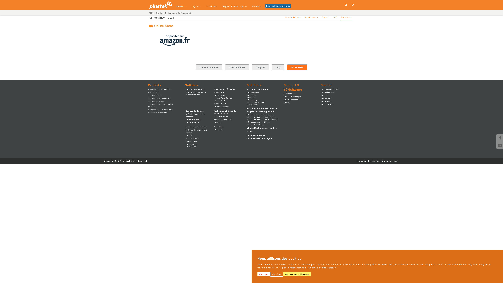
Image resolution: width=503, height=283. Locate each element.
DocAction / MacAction (196, 92)
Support (325, 17)
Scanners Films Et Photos (160, 89)
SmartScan (220, 96)
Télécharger (290, 94)
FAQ (335, 17)
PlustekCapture (194, 120)
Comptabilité (253, 93)
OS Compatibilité (292, 100)
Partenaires (327, 101)
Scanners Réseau (157, 101)
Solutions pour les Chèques (260, 122)
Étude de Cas (328, 104)
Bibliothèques (254, 100)
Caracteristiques (293, 17)
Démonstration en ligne (278, 6)
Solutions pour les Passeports (260, 115)
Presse (325, 95)
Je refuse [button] (276, 274)
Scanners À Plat (156, 95)
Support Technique (293, 97)
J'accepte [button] (263, 274)
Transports (252, 105)
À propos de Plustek (330, 89)
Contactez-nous (328, 92)
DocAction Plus (193, 95)
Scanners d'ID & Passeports (161, 110)
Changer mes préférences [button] (297, 274)
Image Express (222, 107)
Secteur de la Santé (256, 102)
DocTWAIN (193, 144)
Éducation (252, 95)
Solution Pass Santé (256, 124)
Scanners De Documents (180, 13)
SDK (190, 136)
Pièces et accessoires (158, 113)
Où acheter (327, 98)
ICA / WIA (192, 147)
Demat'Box (154, 92)
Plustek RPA (193, 122)
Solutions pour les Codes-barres (261, 117)
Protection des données (368, 161)
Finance (251, 98)
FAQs (287, 103)
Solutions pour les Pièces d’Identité (263, 120)
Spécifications (311, 17)
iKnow (219, 122)
